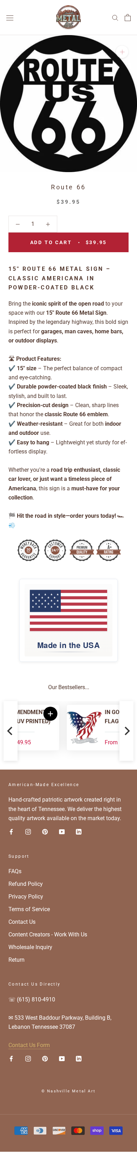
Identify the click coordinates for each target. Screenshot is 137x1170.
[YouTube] (62, 831)
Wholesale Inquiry (30, 947)
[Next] (126, 731)
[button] (113, 714)
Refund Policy (25, 884)
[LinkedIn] (78, 831)
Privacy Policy (25, 896)
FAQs (14, 871)
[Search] (115, 17)
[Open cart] (128, 17)
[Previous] (11, 731)
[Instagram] (28, 831)
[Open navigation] (9, 17)
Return (16, 959)
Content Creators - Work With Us (47, 934)
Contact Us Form (29, 1045)
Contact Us (21, 922)
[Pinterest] (45, 831)
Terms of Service (29, 909)
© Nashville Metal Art (68, 1091)
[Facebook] (11, 831)
